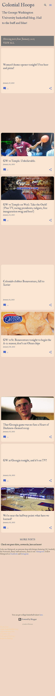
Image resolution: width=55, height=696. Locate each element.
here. (41, 615)
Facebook (14, 554)
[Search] (45, 5)
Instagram (24, 554)
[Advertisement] (27, 113)
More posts (27, 539)
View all (8, 43)
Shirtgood (40, 551)
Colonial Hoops (18, 5)
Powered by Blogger (29, 619)
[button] (50, 88)
